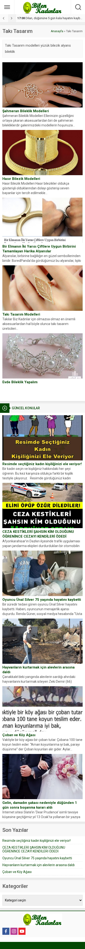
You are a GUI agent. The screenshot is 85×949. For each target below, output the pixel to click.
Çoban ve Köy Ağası (18, 735)
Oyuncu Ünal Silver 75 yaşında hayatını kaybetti (41, 599)
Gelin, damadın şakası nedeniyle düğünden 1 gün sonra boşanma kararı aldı (39, 805)
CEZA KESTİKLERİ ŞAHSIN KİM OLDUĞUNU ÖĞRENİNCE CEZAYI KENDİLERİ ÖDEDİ (38, 534)
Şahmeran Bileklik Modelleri (25, 111)
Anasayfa (57, 31)
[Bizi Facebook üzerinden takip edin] (5, 931)
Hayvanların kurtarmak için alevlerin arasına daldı (38, 669)
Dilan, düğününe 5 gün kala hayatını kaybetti (51, 18)
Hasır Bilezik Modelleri (21, 179)
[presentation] (4, 18)
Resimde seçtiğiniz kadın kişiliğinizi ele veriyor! (42, 464)
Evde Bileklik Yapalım (20, 382)
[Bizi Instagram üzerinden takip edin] (13, 931)
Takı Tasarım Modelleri (21, 314)
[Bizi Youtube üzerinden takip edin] (22, 931)
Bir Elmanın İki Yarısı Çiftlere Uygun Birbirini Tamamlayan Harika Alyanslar (39, 248)
